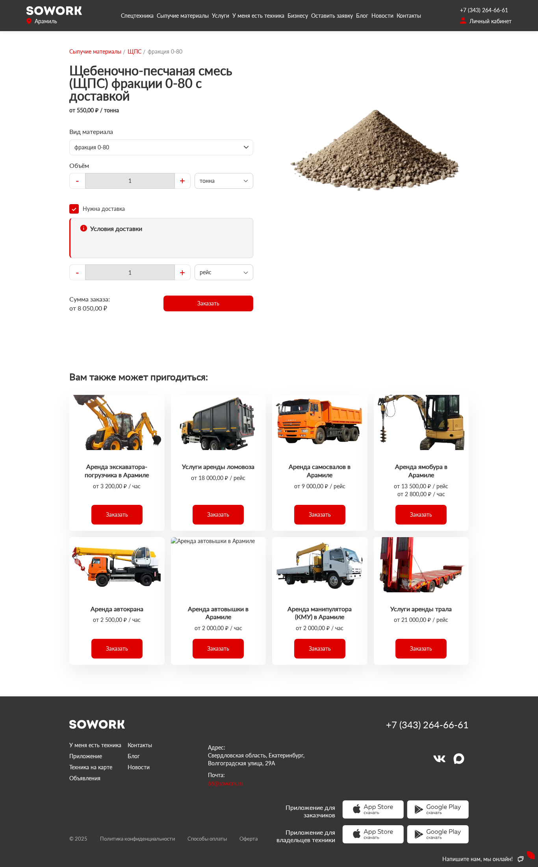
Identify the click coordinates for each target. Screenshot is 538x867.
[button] (208, 303)
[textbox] (129, 180)
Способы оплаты (207, 838)
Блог (362, 15)
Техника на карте (90, 767)
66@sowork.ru (225, 783)
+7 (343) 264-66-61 (484, 10)
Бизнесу (298, 15)
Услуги (220, 15)
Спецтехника (137, 15)
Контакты (409, 15)
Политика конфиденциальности (137, 838)
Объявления (84, 778)
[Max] (459, 758)
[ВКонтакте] (439, 758)
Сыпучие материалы (183, 15)
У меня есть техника (258, 15)
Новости (382, 15)
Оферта (248, 838)
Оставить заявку (332, 15)
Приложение (85, 756)
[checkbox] (161, 209)
